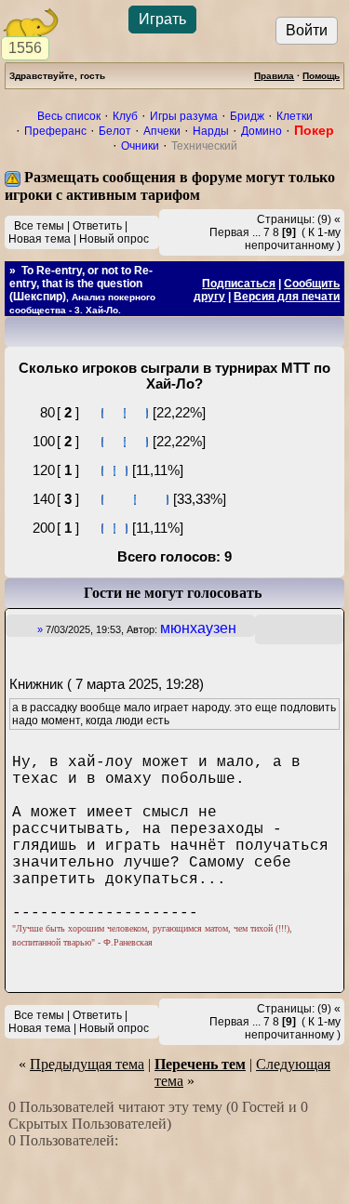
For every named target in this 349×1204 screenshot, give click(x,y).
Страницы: (286, 219)
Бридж (247, 116)
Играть (162, 19)
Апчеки (162, 131)
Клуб (125, 116)
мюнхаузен (198, 628)
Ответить (97, 225)
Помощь (321, 76)
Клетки (294, 116)
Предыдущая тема (87, 1064)
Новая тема (39, 238)
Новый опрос (114, 238)
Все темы (39, 225)
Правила (274, 76)
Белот (115, 131)
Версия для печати (287, 296)
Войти (307, 30)
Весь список (69, 116)
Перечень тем (200, 1064)
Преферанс (55, 131)
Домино (261, 131)
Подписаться (238, 283)
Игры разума (184, 116)
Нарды (211, 131)
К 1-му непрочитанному (293, 239)
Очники (140, 145)
